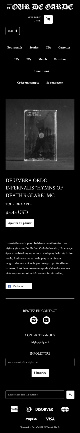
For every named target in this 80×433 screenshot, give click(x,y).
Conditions (41, 71)
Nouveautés (14, 48)
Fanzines (60, 59)
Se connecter (54, 83)
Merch (42, 59)
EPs (28, 59)
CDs (48, 48)
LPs (16, 59)
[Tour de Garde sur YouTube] (46, 321)
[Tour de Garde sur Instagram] (34, 321)
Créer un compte (28, 83)
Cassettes (64, 48)
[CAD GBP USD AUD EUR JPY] (40, 32)
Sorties (34, 48)
